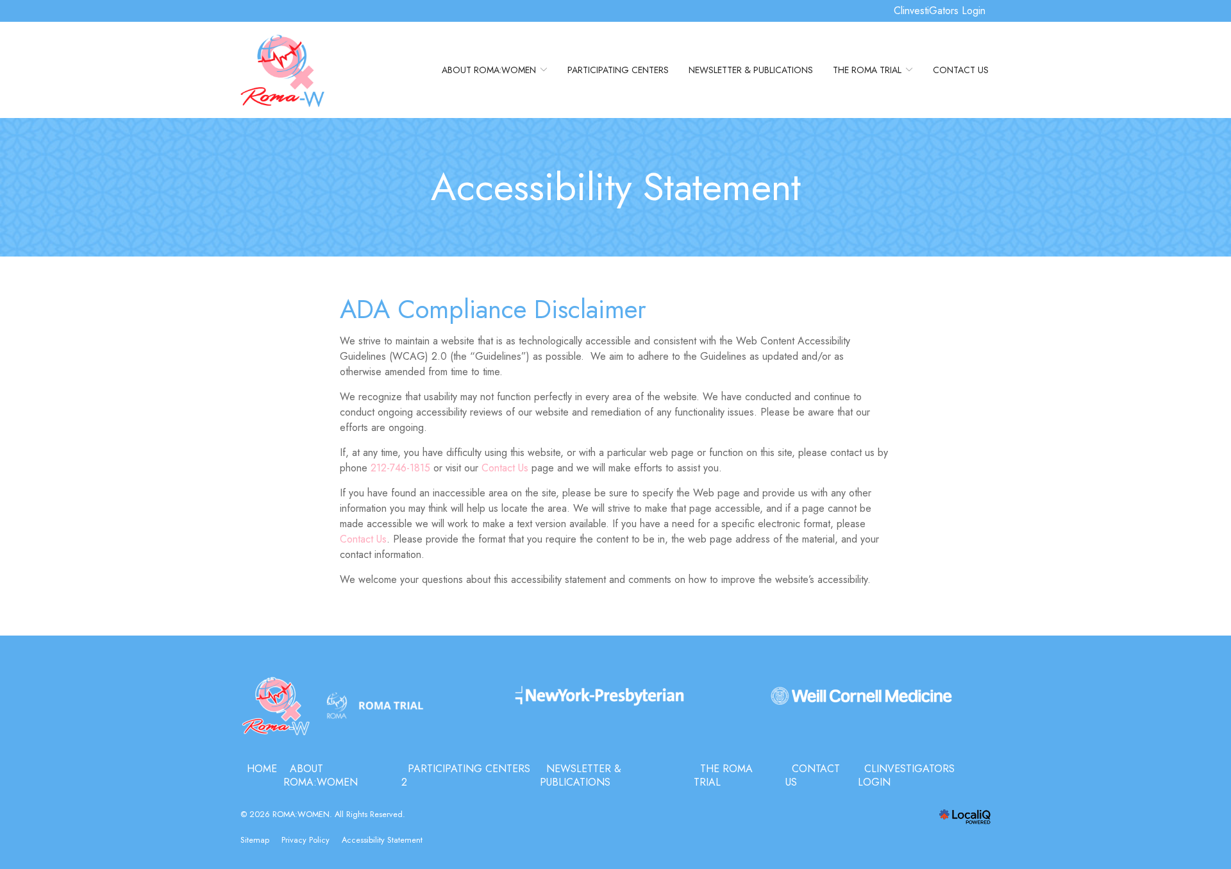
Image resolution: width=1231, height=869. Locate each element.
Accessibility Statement (616, 187)
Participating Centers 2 (465, 775)
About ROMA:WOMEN (489, 69)
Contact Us (961, 69)
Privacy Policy (305, 840)
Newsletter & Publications (751, 69)
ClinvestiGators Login (939, 10)
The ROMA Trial (867, 69)
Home (262, 768)
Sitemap (254, 840)
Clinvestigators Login (906, 775)
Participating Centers (618, 69)
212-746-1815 (400, 467)
